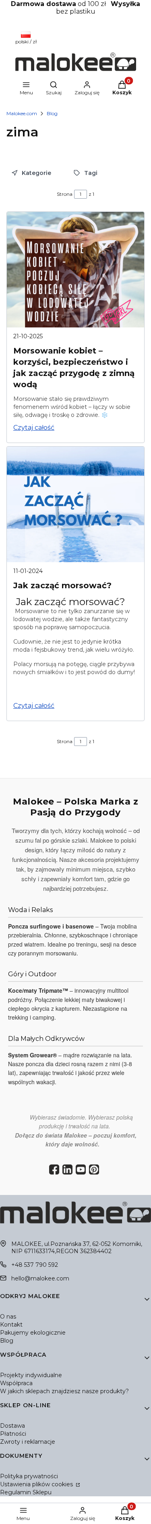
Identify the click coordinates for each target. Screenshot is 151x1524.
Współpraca (16, 1383)
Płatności (13, 1433)
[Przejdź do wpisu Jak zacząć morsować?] (75, 504)
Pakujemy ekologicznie (33, 1332)
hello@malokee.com (40, 1278)
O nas (8, 1316)
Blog (52, 113)
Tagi (90, 173)
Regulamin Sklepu (26, 1492)
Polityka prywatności (29, 1476)
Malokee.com (21, 113)
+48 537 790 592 (34, 1264)
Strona (64, 194)
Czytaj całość (33, 427)
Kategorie (36, 173)
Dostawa (12, 1425)
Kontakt (11, 1324)
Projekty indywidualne (31, 1375)
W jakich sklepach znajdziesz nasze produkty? (64, 1391)
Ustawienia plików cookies (37, 1484)
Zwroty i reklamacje (27, 1441)
